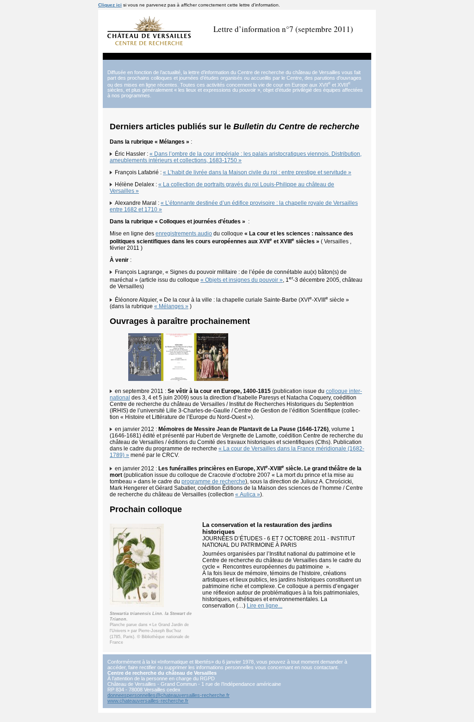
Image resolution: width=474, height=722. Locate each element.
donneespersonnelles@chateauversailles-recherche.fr (168, 695)
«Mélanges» (171, 306)
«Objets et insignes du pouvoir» (241, 280)
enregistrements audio (184, 233)
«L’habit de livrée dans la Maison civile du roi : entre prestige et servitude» (257, 172)
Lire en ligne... (264, 605)
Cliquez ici (110, 4)
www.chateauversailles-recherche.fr (147, 700)
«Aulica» (247, 494)
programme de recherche (213, 481)
